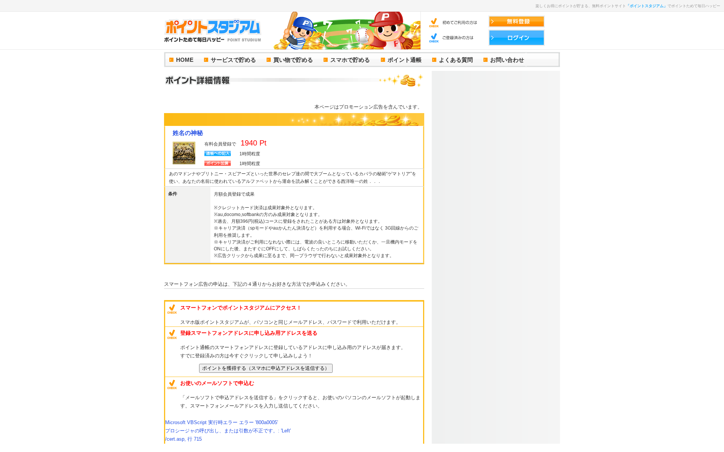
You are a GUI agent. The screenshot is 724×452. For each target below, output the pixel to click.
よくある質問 (456, 60)
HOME (184, 60)
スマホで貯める (350, 60)
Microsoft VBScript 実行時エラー (221, 422)
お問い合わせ (507, 60)
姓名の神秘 (188, 133)
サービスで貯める (233, 60)
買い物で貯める (293, 60)
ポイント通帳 (405, 60)
